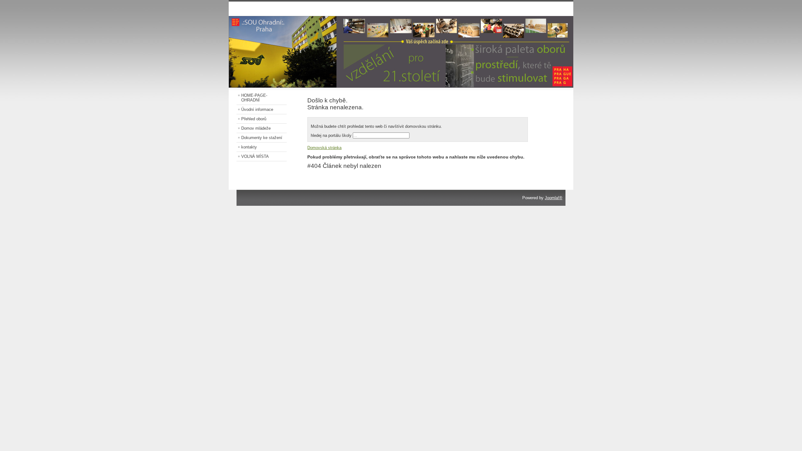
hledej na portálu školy (332, 135)
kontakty (249, 147)
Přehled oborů (253, 119)
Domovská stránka (324, 147)
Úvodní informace (257, 109)
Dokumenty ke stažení (261, 137)
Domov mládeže (256, 128)
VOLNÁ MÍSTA (255, 156)
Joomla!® (553, 197)
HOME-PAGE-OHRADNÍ (254, 97)
